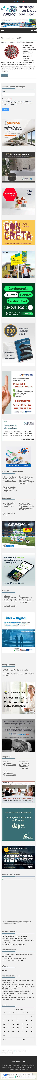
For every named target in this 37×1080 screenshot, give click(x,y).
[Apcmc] (2, 30)
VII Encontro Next (7, 944)
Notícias (5, 591)
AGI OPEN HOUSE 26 (8, 936)
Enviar (5, 109)
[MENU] (35, 30)
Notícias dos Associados (12, 472)
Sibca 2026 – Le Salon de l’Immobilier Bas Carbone (17, 954)
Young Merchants (9, 665)
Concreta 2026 (6, 961)
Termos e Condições (7, 1053)
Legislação (6, 498)
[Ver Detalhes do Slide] (18, 21)
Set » (23, 1039)
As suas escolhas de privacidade (18, 1075)
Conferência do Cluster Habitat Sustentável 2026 (16, 940)
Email (4, 91)
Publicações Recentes (11, 874)
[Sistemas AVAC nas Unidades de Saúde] (11, 45)
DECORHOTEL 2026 (8, 958)
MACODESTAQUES (7, 938)
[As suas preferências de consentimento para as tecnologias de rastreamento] (25, 1077)
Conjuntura (6, 757)
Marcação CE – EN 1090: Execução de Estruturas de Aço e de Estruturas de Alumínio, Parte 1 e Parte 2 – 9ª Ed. (18, 987)
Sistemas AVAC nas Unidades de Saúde (17, 43)
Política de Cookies (20, 1051)
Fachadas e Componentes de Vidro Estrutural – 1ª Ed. (18, 980)
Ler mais (4, 75)
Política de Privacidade (7, 1051)
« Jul (4, 1039)
